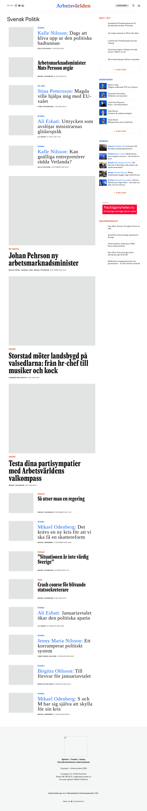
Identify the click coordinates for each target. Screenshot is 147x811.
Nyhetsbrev (122, 5)
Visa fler (121, 70)
